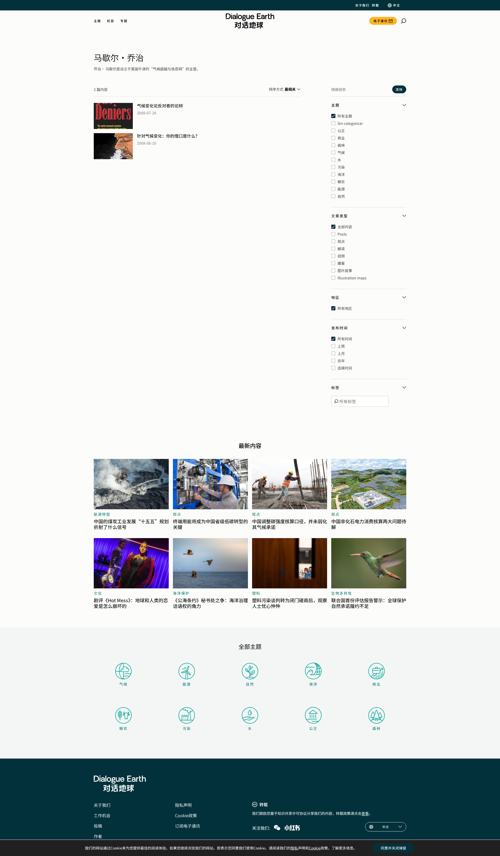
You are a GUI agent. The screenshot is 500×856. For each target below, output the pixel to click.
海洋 (313, 684)
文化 (98, 593)
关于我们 (362, 5)
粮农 (123, 728)
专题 (123, 21)
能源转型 (102, 514)
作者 (98, 836)
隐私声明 (183, 805)
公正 (313, 728)
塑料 (256, 593)
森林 (376, 728)
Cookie (315, 848)
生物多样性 (341, 593)
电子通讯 (380, 21)
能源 (187, 684)
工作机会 (102, 815)
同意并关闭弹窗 (393, 848)
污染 (187, 728)
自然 (250, 684)
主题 (97, 21)
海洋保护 (181, 593)
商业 (376, 684)
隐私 (294, 848)
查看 (365, 813)
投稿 (98, 826)
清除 (399, 89)
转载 (375, 5)
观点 (177, 514)
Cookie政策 (186, 815)
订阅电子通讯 (187, 826)
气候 (123, 684)
